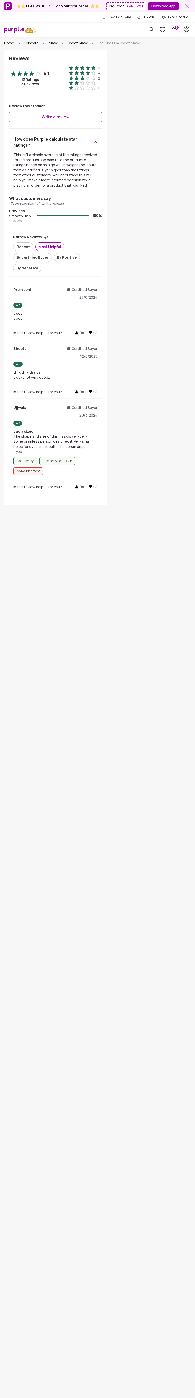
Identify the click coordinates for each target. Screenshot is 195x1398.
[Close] (187, 6)
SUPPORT (149, 17)
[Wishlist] (162, 30)
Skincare (31, 43)
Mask (53, 43)
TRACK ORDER (178, 17)
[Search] (151, 30)
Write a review (56, 117)
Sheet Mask (78, 43)
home (9, 43)
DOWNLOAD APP (119, 17)
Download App (163, 6)
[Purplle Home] (14, 29)
